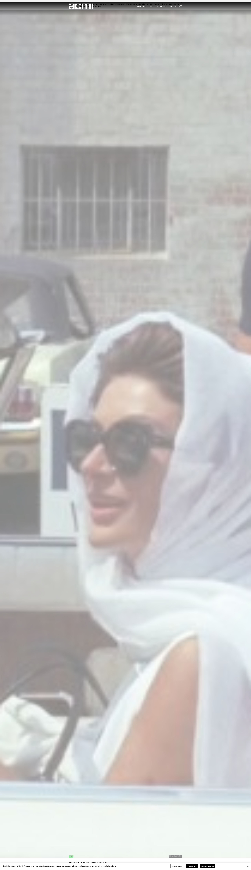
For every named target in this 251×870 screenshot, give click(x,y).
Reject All (192, 866)
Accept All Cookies (207, 866)
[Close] (248, 866)
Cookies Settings (177, 866)
